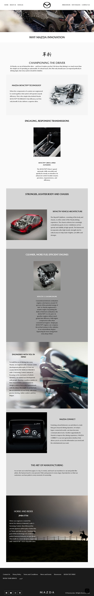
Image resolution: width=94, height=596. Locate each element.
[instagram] (15, 593)
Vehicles (20, 5)
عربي (21, 578)
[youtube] (11, 593)
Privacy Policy (17, 574)
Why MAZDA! (76, 5)
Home (6, 5)
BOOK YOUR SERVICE (10, 578)
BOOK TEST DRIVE (69, 574)
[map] (20, 593)
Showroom (57, 574)
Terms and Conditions (31, 574)
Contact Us (86, 5)
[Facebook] (6, 593)
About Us (13, 5)
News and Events (45, 574)
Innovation (66, 5)
